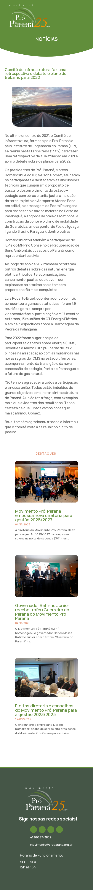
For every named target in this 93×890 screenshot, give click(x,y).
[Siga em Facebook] (33, 829)
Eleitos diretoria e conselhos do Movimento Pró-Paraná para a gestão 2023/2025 (46, 710)
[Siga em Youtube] (59, 829)
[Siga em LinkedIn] (50, 829)
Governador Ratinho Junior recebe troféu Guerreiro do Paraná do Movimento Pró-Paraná (42, 611)
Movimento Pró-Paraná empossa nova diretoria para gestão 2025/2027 (43, 515)
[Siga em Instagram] (42, 829)
